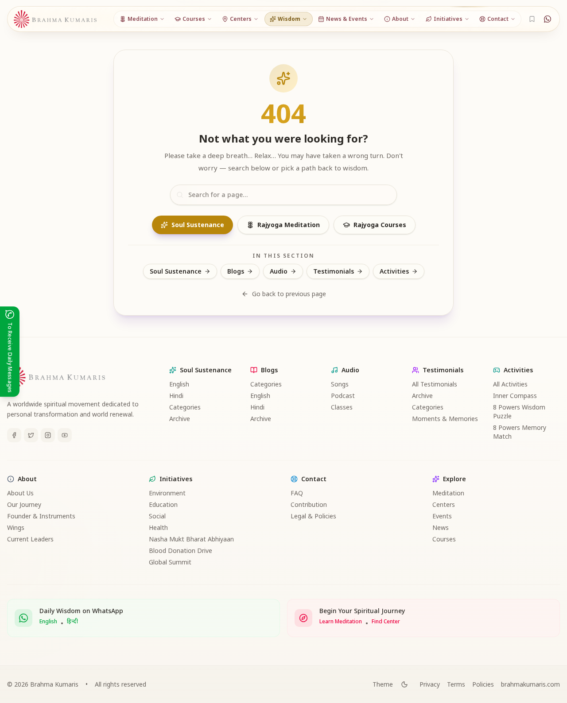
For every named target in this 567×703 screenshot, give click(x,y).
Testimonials (333, 271)
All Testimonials (434, 384)
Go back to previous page (289, 294)
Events (442, 516)
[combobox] (283, 195)
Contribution (309, 504)
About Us (20, 493)
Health (158, 527)
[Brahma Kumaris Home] (55, 19)
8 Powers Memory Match (519, 431)
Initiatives (175, 479)
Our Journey (24, 504)
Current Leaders (30, 539)
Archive (179, 418)
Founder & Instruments (41, 516)
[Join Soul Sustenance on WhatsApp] (547, 19)
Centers (443, 504)
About (27, 479)
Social (157, 516)
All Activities (510, 384)
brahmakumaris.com (530, 684)
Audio (278, 271)
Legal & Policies (313, 516)
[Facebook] (14, 435)
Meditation (448, 493)
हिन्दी (72, 621)
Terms (456, 684)
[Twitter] (31, 435)
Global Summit (170, 562)
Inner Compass (515, 395)
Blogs (235, 271)
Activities (394, 271)
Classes (342, 407)
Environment (167, 493)
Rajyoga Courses (379, 224)
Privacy (429, 684)
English (179, 384)
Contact (313, 479)
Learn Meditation (340, 621)
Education (163, 504)
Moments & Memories (445, 418)
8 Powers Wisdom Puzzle (519, 411)
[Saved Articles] (532, 19)
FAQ (297, 493)
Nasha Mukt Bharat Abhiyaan (191, 539)
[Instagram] (48, 435)
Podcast (343, 395)
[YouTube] (65, 435)
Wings (15, 527)
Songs (340, 384)
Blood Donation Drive (180, 550)
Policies (483, 684)
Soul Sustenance (197, 224)
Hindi (176, 395)
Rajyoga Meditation (288, 224)
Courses (444, 539)
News (440, 527)
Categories (185, 407)
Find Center (386, 621)
